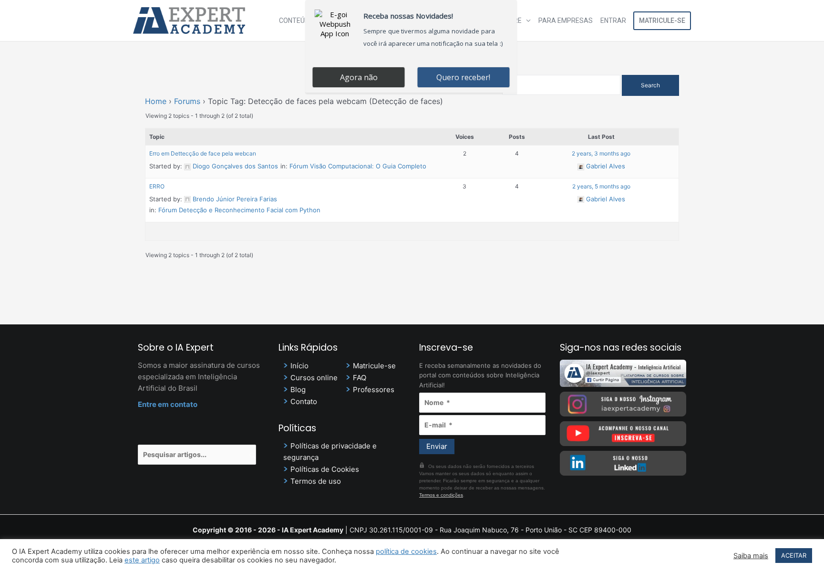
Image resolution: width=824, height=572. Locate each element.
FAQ (359, 377)
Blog (298, 389)
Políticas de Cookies (324, 469)
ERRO (157, 186)
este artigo (142, 560)
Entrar (613, 20)
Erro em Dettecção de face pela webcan (202, 153)
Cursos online (314, 377)
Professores (373, 389)
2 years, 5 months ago (601, 186)
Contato (303, 401)
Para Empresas (565, 20)
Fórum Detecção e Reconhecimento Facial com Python (239, 210)
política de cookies (406, 551)
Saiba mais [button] (750, 555)
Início (299, 365)
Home (155, 101)
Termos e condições (441, 495)
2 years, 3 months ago (601, 153)
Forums (187, 101)
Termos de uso (315, 481)
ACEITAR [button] (793, 555)
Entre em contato (167, 404)
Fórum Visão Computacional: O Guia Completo (357, 166)
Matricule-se (662, 20)
